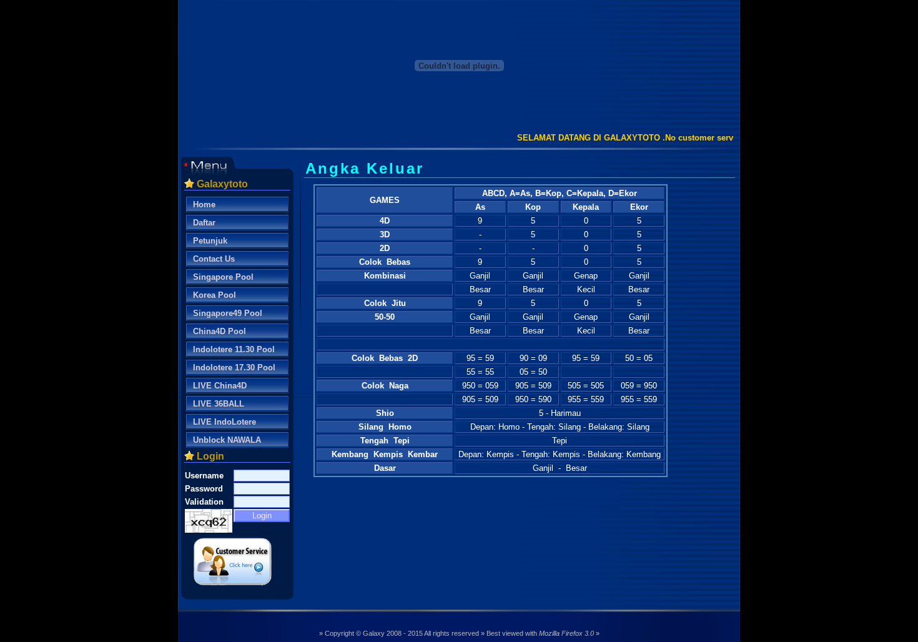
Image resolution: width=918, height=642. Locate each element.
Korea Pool (214, 295)
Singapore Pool (223, 277)
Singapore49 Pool (227, 313)
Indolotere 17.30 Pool (234, 367)
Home (204, 204)
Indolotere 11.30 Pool (234, 349)
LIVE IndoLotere (224, 422)
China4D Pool (219, 331)
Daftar (204, 222)
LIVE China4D (220, 385)
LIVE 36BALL (218, 403)
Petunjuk (210, 240)
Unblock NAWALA (227, 440)
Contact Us (214, 259)
